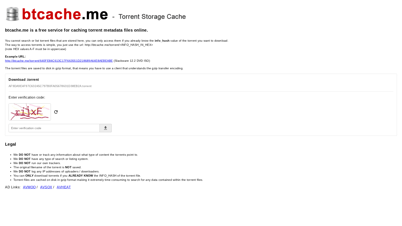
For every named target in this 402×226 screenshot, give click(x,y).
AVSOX (46, 187)
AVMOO (29, 187)
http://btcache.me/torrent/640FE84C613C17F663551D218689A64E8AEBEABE (59, 60)
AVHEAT (64, 187)
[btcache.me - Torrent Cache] (201, 13)
